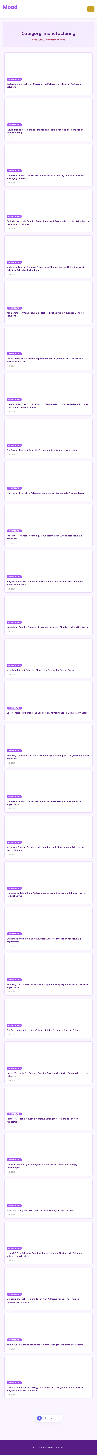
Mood (10, 7)
